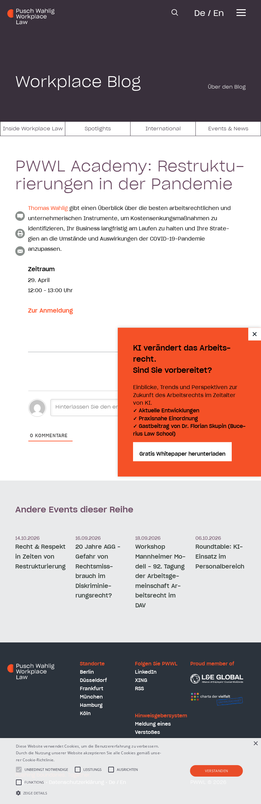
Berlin (87, 672)
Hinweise (64, 760)
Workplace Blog (78, 82)
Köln (85, 713)
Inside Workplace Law (33, 128)
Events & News (228, 128)
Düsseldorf (93, 680)
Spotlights (98, 128)
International (163, 128)
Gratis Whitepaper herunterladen (182, 454)
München (91, 697)
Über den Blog (227, 87)
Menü (241, 17)
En (218, 13)
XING (141, 680)
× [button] (255, 743)
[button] (90, 793)
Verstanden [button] (216, 770)
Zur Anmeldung (50, 311)
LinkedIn (146, 672)
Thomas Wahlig (48, 208)
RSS (139, 688)
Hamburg (91, 705)
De (199, 13)
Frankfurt (91, 688)
